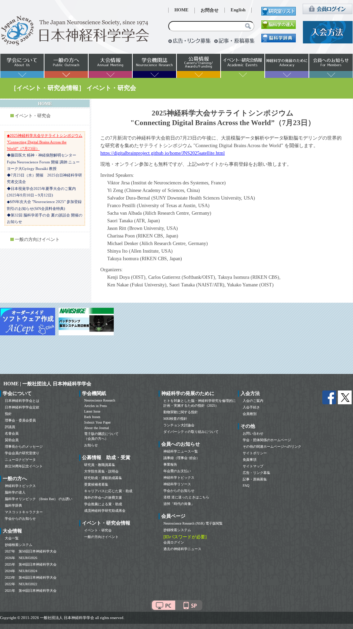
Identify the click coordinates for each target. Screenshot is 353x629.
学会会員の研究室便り (22, 453)
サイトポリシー (255, 453)
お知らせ (91, 445)
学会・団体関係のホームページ (267, 440)
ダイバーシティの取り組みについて (191, 432)
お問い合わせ (253, 433)
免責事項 (249, 459)
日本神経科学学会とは (22, 401)
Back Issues (92, 417)
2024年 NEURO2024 (21, 571)
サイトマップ (253, 466)
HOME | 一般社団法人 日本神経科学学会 (47, 383)
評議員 (10, 427)
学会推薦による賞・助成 (103, 504)
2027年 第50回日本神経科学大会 (31, 551)
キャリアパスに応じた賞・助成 (108, 491)
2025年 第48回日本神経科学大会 (31, 564)
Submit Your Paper (97, 422)
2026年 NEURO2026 (21, 558)
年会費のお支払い (177, 471)
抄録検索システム (18, 545)
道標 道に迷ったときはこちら (186, 497)
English (238, 10)
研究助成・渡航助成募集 (103, 478)
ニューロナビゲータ (20, 459)
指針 (8, 414)
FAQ (246, 485)
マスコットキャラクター (24, 512)
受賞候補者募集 (96, 484)
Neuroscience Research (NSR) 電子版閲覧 (193, 523)
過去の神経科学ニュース (182, 549)
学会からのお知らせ (20, 518)
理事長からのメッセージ (24, 446)
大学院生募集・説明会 (101, 471)
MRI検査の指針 (175, 418)
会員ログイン (173, 542)
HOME (181, 10)
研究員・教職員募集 (99, 465)
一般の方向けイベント (37, 239)
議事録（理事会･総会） (181, 458)
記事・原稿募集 (255, 479)
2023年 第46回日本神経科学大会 (31, 577)
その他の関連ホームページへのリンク (272, 446)
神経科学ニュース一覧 (180, 451)
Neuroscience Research (99, 400)
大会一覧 (12, 538)
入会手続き (251, 407)
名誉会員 (12, 433)
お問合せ (210, 10)
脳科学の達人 (15, 492)
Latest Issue (92, 411)
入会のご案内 (253, 401)
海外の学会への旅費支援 (103, 497)
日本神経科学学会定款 (22, 407)
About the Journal (96, 428)
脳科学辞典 (13, 505)
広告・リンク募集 (256, 473)
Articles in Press (95, 406)
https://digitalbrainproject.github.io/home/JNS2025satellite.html (162, 153)
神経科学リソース (177, 484)
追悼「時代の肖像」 (178, 504)
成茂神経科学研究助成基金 (104, 511)
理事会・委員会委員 (20, 420)
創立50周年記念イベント (24, 466)
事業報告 (170, 464)
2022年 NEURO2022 (21, 584)
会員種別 (249, 414)
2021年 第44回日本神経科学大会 (31, 590)
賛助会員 (12, 440)
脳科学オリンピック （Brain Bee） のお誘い (38, 499)
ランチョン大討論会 (178, 425)
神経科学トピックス (20, 486)
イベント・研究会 (33, 115)
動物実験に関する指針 (180, 412)
